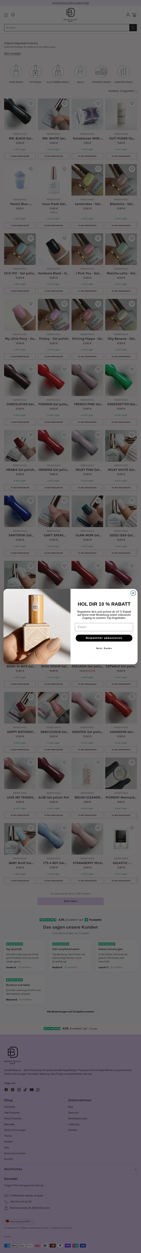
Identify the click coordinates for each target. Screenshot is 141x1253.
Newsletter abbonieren (104, 638)
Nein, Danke (104, 648)
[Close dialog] (133, 593)
